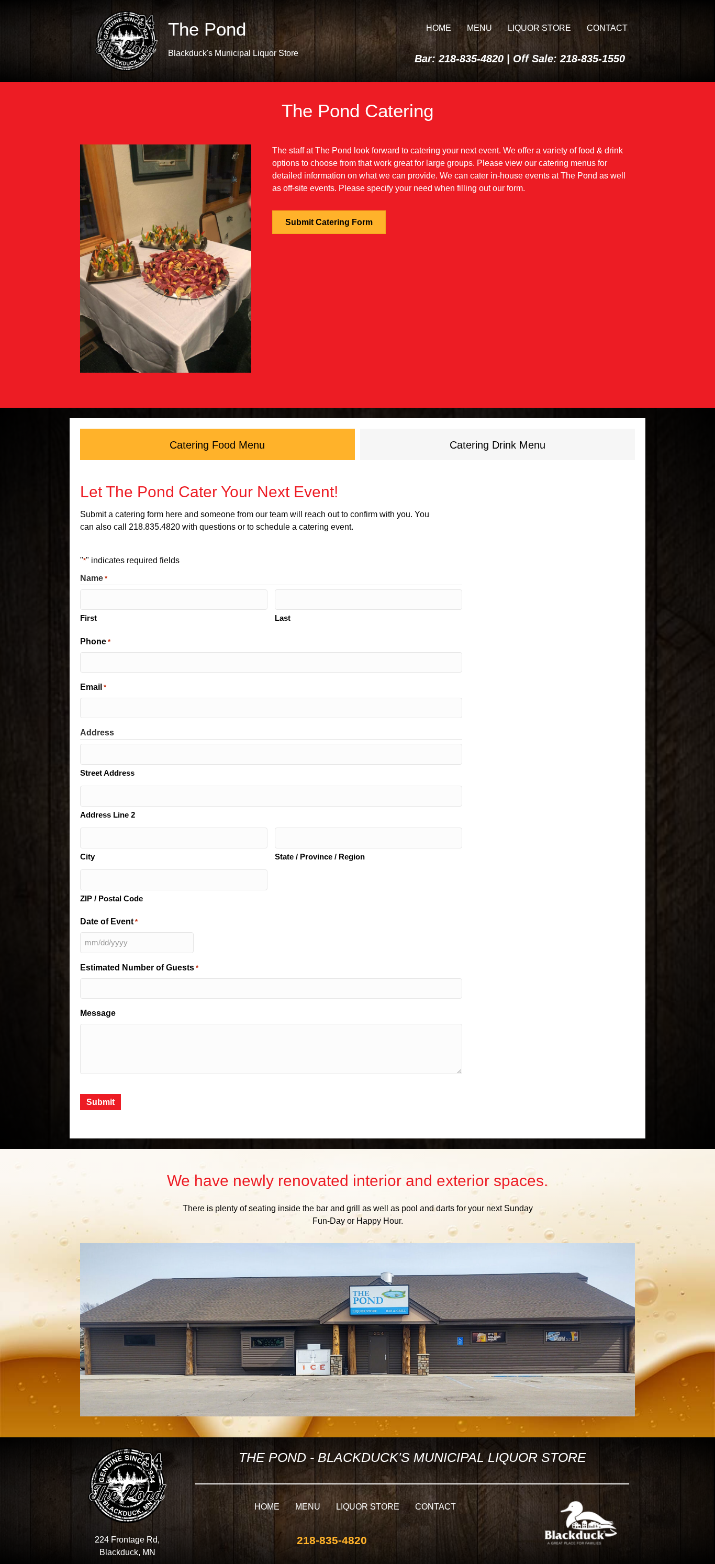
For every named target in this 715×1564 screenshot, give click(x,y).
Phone (95, 641)
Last (283, 617)
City (87, 856)
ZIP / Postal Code (111, 898)
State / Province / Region (320, 856)
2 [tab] (165, 387)
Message (98, 1013)
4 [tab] (186, 387)
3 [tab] (176, 387)
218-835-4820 (471, 58)
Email (93, 687)
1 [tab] (155, 387)
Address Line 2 (107, 814)
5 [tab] (197, 387)
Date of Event (109, 921)
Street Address (107, 772)
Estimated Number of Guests (139, 967)
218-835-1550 (592, 58)
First (88, 617)
